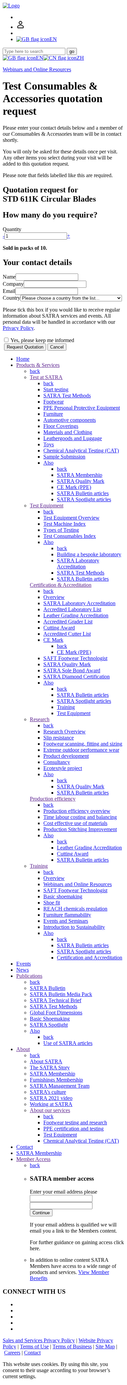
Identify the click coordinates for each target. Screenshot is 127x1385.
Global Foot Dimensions (56, 1012)
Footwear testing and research (75, 1122)
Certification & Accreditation (60, 585)
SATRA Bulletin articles (83, 493)
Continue (41, 1212)
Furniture (53, 414)
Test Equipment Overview (71, 518)
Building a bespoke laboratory (89, 554)
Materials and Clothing (67, 432)
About (23, 1049)
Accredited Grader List (67, 621)
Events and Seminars (65, 921)
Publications (29, 976)
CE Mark (53, 640)
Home (22, 359)
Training (66, 707)
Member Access (33, 1159)
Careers (12, 1352)
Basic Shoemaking (50, 1019)
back (35, 371)
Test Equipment (46, 505)
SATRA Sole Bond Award (71, 670)
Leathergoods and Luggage (72, 438)
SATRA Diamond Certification (76, 676)
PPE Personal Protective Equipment (81, 408)
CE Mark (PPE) (74, 487)
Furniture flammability (67, 915)
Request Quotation (25, 347)
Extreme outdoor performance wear (81, 750)
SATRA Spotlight (49, 1025)
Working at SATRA (51, 1104)
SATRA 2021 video (51, 1098)
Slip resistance (58, 738)
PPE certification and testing (73, 1128)
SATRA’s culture (48, 1092)
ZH (80, 58)
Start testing (55, 389)
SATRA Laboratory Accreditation (78, 563)
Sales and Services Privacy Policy (39, 1340)
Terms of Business (72, 1346)
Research (39, 719)
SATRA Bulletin (47, 988)
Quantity (12, 229)
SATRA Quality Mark (80, 481)
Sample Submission (64, 457)
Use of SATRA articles (67, 1043)
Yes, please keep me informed (41, 340)
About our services (50, 1110)
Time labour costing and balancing (80, 817)
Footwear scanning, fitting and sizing (82, 744)
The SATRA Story (50, 1067)
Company (13, 284)
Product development (66, 756)
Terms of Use (34, 1346)
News (22, 970)
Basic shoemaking (62, 896)
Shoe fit (51, 902)
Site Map (105, 1346)
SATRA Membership (79, 475)
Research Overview (64, 731)
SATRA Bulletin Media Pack (61, 994)
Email (9, 291)
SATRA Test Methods (67, 395)
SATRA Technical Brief (55, 1000)
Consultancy (56, 762)
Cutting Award (59, 628)
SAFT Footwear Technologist (75, 658)
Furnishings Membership (56, 1080)
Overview (54, 597)
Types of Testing (61, 530)
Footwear (53, 402)
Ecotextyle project (62, 768)
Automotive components (69, 420)
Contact (24, 1147)
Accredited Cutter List (67, 634)
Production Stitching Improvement (80, 829)
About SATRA (46, 1061)
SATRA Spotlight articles (84, 499)
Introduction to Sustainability (74, 927)
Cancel (57, 347)
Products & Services (38, 365)
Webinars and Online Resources (37, 69)
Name (9, 277)
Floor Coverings (60, 426)
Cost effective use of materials (75, 823)
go (71, 51)
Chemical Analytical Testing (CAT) (81, 450)
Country (11, 298)
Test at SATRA (46, 377)
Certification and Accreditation (89, 957)
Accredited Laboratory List (72, 609)
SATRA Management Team (59, 1086)
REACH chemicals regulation (75, 909)
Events (23, 964)
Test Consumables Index (69, 536)
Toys (48, 444)
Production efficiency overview (76, 811)
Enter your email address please (63, 1192)
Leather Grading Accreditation (75, 615)
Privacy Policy (18, 328)
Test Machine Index (64, 524)
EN (39, 58)
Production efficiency (53, 799)
